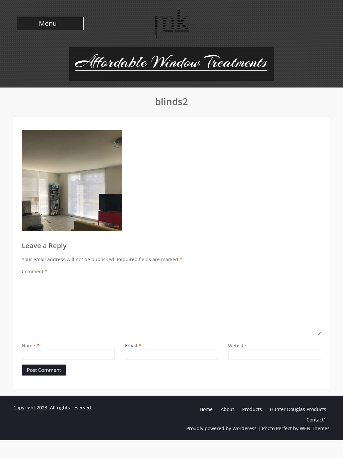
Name (30, 345)
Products (252, 409)
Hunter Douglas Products (298, 409)
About (227, 409)
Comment (35, 271)
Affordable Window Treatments (171, 61)
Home (206, 409)
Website (237, 345)
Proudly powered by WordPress (221, 428)
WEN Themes (315, 428)
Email (133, 345)
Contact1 (316, 419)
